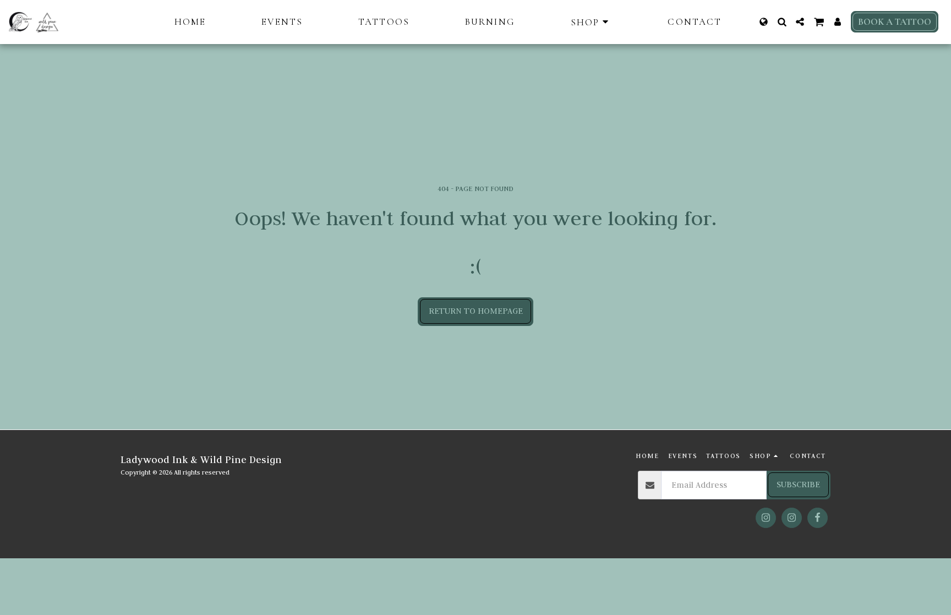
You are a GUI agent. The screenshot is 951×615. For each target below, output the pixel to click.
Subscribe (798, 484)
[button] (781, 21)
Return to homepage (476, 311)
